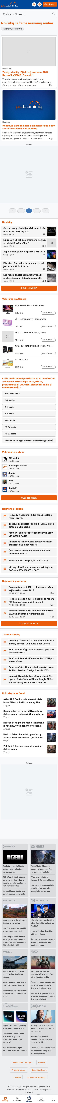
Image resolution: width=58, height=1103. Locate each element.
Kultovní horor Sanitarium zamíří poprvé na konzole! (14, 892)
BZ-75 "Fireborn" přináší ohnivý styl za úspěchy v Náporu (13, 974)
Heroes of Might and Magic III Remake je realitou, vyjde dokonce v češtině (23, 724)
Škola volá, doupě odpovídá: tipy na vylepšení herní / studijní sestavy (43, 942)
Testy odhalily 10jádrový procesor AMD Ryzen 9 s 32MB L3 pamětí (25, 74)
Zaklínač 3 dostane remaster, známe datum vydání (22, 748)
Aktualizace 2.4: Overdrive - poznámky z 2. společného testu (15, 994)
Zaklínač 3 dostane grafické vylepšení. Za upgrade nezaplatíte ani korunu (42, 888)
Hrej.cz (6, 741)
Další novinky (29, 288)
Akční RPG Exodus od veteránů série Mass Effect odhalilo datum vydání (22, 701)
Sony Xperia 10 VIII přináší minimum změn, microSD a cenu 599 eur (42, 1028)
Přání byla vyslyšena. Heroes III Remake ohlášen (42, 878)
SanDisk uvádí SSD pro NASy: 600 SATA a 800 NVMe (15, 1049)
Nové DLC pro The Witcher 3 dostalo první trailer (15, 921)
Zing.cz (6, 705)
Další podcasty (29, 624)
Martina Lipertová (13, 139)
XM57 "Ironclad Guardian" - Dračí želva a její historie (14, 983)
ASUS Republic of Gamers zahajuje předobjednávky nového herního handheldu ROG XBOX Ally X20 (14, 881)
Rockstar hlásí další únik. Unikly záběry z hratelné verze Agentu (13, 869)
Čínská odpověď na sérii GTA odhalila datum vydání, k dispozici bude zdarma (23, 712)
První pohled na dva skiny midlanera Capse (42, 932)
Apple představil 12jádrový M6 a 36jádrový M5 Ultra (14, 1026)
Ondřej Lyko (10, 85)
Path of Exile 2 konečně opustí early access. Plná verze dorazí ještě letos (23, 736)
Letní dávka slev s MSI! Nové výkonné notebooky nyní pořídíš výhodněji (43, 1050)
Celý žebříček (29, 498)
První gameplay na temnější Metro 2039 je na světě (14, 929)
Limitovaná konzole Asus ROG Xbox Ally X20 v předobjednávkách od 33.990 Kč (13, 1038)
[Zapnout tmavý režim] (39, 4)
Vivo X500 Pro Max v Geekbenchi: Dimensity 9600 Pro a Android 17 (43, 1039)
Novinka (6, 69)
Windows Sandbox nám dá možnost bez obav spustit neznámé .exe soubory (28, 127)
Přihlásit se (50, 4)
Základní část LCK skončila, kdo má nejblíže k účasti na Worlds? (42, 923)
